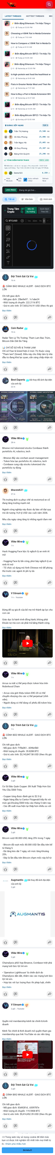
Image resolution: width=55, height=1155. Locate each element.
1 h (12, 546)
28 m (13, 442)
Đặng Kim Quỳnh (22, 154)
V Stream (16, 593)
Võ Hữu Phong (20, 137)
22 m (13, 387)
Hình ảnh (47, 199)
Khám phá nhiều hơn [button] (16, 1144)
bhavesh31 (17, 490)
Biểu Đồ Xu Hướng (31, 210)
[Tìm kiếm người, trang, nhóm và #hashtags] (49, 4)
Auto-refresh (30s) (33, 179)
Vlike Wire (16, 438)
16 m (13, 280)
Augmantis (17, 880)
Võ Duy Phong (20, 148)
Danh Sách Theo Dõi (44, 210)
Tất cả (11, 199)
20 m (13, 332)
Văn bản (28, 199)
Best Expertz (18, 379)
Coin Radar (17, 328)
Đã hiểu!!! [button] (27, 1150)
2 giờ (13, 781)
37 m (13, 494)
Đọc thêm (6, 310)
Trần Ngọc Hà (20, 142)
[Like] (27, 318)
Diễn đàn (20, 179)
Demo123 (18, 173)
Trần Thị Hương (21, 131)
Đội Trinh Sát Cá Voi (22, 276)
